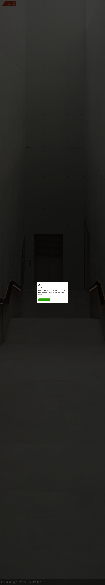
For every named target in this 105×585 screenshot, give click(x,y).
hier (63, 296)
